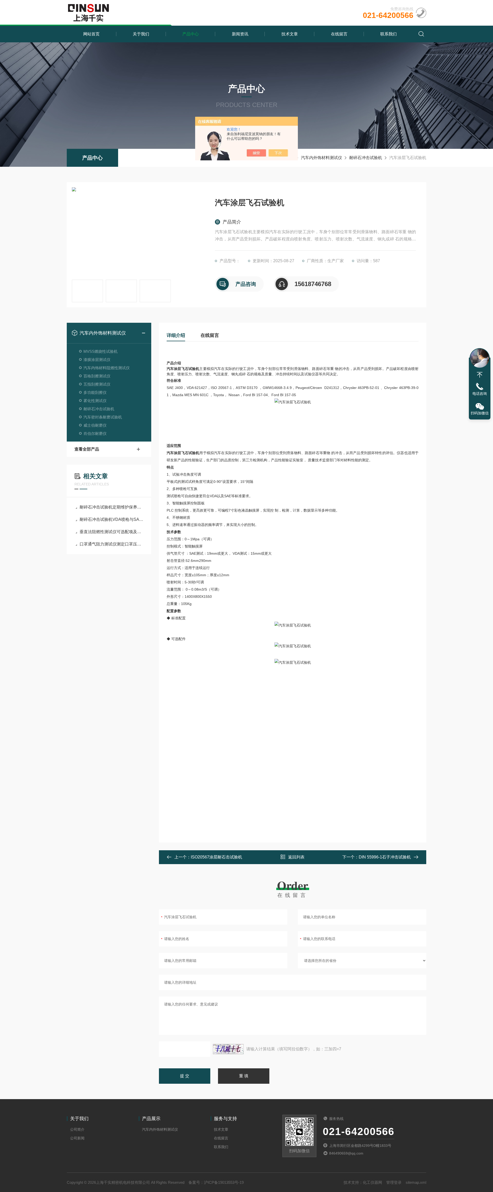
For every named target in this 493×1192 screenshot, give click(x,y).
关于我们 (141, 34)
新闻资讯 (240, 34)
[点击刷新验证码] (228, 1049)
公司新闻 (77, 1138)
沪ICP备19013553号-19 (224, 1182)
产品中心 (190, 34)
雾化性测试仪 (95, 400)
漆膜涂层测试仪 (96, 359)
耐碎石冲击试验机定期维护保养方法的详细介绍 (112, 507)
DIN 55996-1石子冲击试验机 (385, 857)
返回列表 (296, 857)
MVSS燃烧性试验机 (100, 351)
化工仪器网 (372, 1182)
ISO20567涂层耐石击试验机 (216, 857)
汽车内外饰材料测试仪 (321, 157)
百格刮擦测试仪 (96, 376)
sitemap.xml (416, 1182)
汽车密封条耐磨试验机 (102, 417)
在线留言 (339, 34)
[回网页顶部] (479, 375)
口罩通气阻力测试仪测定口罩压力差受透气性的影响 (112, 544)
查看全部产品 (86, 449)
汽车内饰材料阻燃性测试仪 (106, 368)
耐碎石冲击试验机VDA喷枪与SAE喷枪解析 (112, 519)
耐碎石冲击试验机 (365, 157)
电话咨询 (479, 394)
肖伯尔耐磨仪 (95, 433)
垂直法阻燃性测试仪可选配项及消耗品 (112, 532)
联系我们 (388, 34)
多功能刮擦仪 (95, 392)
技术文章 (289, 34)
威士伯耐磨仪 (95, 425)
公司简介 (77, 1129)
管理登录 (394, 1182)
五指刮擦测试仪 (96, 384)
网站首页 (91, 34)
